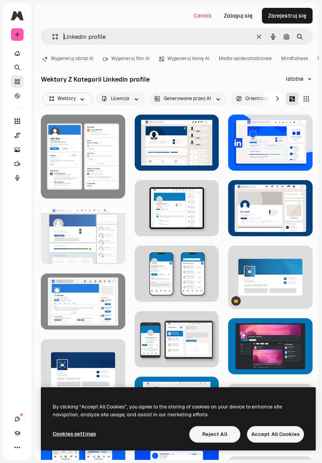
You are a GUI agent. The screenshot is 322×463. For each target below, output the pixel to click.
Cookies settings (74, 433)
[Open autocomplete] (52, 37)
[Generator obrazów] (17, 149)
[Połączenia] (17, 419)
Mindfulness (294, 58)
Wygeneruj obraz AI (72, 58)
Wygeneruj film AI (130, 58)
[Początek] (17, 53)
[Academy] (17, 433)
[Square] (306, 99)
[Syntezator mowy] (17, 177)
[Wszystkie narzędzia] (17, 121)
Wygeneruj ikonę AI (188, 58)
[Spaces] (17, 135)
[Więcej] (17, 447)
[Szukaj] (17, 67)
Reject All (214, 434)
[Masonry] (292, 99)
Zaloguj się (238, 15)
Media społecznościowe (245, 58)
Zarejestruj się (287, 15)
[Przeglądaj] (17, 95)
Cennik (203, 15)
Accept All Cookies (275, 434)
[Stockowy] (17, 81)
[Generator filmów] (17, 163)
